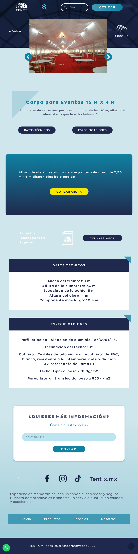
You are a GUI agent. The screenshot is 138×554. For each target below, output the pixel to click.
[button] (44, 7)
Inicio (26, 519)
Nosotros (108, 519)
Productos (52, 519)
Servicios (81, 519)
